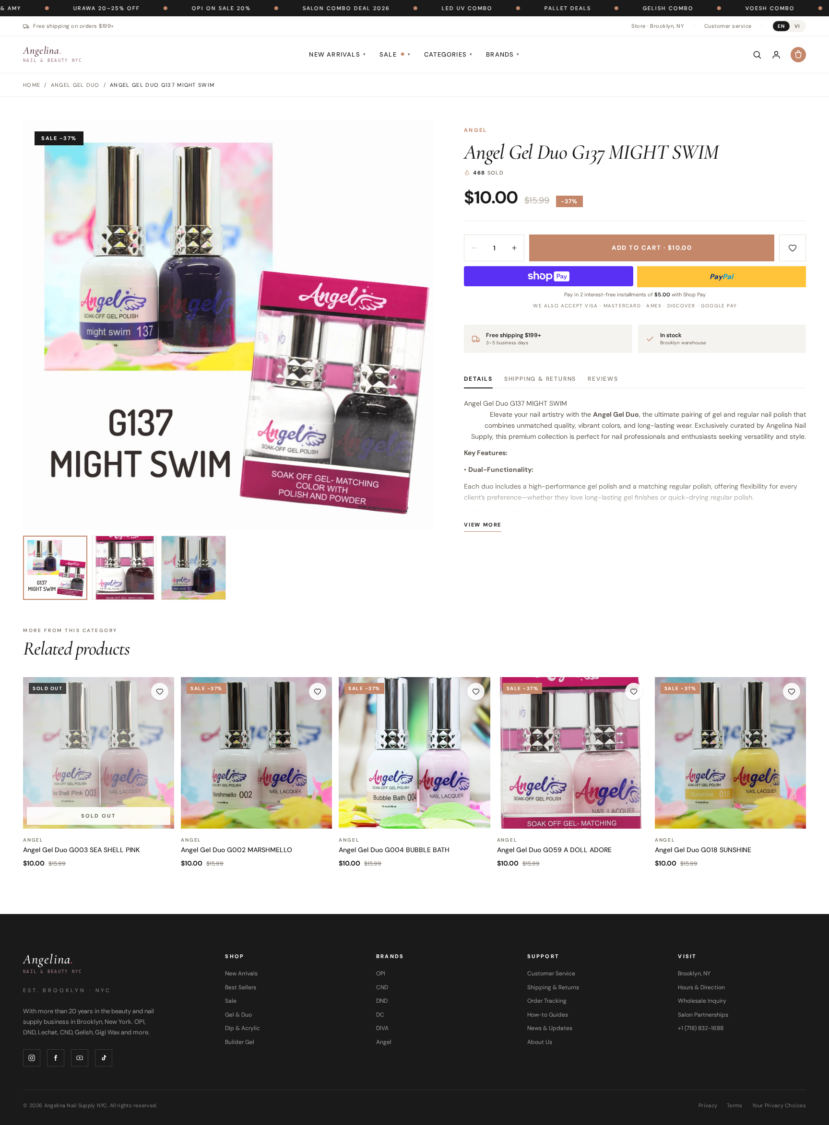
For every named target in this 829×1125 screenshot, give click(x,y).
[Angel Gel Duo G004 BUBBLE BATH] (414, 752)
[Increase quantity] (514, 248)
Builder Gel (239, 1042)
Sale (395, 54)
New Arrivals (337, 54)
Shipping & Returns (540, 379)
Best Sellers (240, 987)
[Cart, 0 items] (798, 54)
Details (478, 379)
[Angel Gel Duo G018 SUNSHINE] (730, 752)
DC (380, 1015)
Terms (734, 1105)
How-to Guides (547, 1015)
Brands (503, 54)
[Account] (776, 54)
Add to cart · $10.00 (652, 248)
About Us (539, 1042)
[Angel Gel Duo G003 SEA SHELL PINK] (98, 752)
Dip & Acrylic (242, 1028)
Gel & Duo (238, 1015)
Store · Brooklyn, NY (657, 26)
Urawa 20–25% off (53, 8)
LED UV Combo (414, 8)
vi (797, 26)
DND (382, 1001)
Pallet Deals (514, 8)
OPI (380, 973)
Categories (448, 54)
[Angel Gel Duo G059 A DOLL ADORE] (572, 752)
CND (382, 987)
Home (31, 85)
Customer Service (551, 973)
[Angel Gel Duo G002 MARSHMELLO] (256, 752)
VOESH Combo (717, 8)
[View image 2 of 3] (124, 568)
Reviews (603, 379)
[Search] (757, 54)
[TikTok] (103, 1057)
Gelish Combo (615, 8)
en (781, 26)
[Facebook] (55, 1057)
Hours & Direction (701, 987)
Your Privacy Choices (779, 1105)
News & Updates (549, 1028)
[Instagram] (31, 1057)
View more (482, 524)
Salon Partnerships (703, 1015)
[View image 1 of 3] (55, 568)
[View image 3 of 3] (193, 568)
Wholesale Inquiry (702, 1001)
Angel (475, 130)
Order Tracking (547, 1001)
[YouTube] (79, 1057)
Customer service (728, 26)
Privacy (708, 1105)
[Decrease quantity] (474, 248)
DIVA (382, 1028)
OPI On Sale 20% (168, 8)
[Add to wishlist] (792, 247)
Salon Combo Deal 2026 (293, 8)
